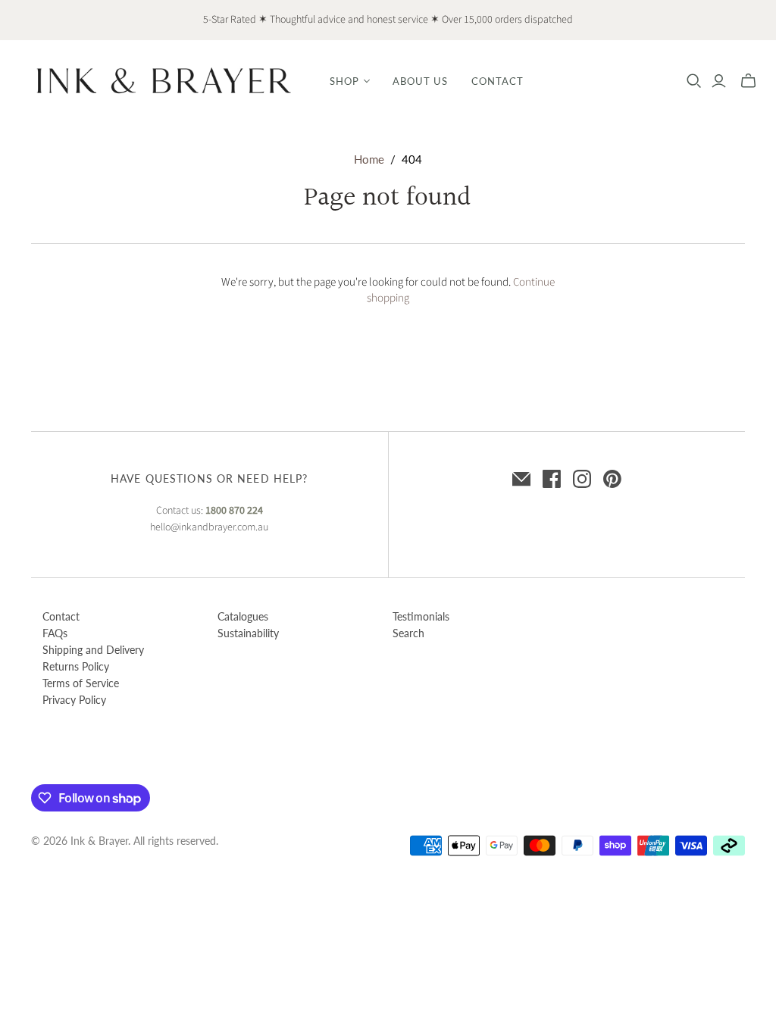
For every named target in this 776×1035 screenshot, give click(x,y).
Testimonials (421, 616)
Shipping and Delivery (93, 649)
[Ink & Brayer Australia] (163, 80)
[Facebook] (552, 479)
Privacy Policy (74, 699)
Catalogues (242, 616)
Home (369, 159)
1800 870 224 (234, 510)
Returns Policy (75, 666)
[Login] (719, 81)
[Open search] (694, 81)
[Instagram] (582, 479)
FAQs (54, 633)
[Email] (521, 479)
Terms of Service (80, 683)
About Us (420, 81)
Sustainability (248, 633)
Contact (497, 81)
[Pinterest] (612, 479)
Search (408, 633)
